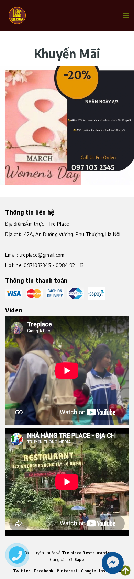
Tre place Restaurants (86, 552)
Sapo (79, 559)
